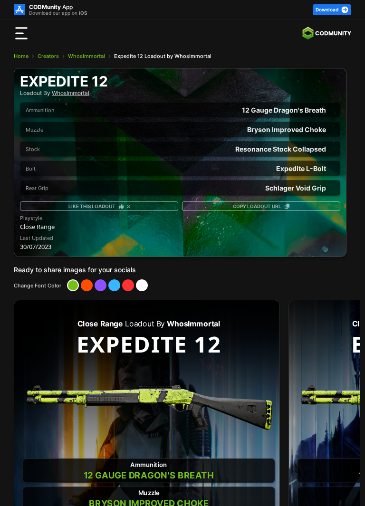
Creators (48, 56)
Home (21, 56)
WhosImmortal (86, 56)
